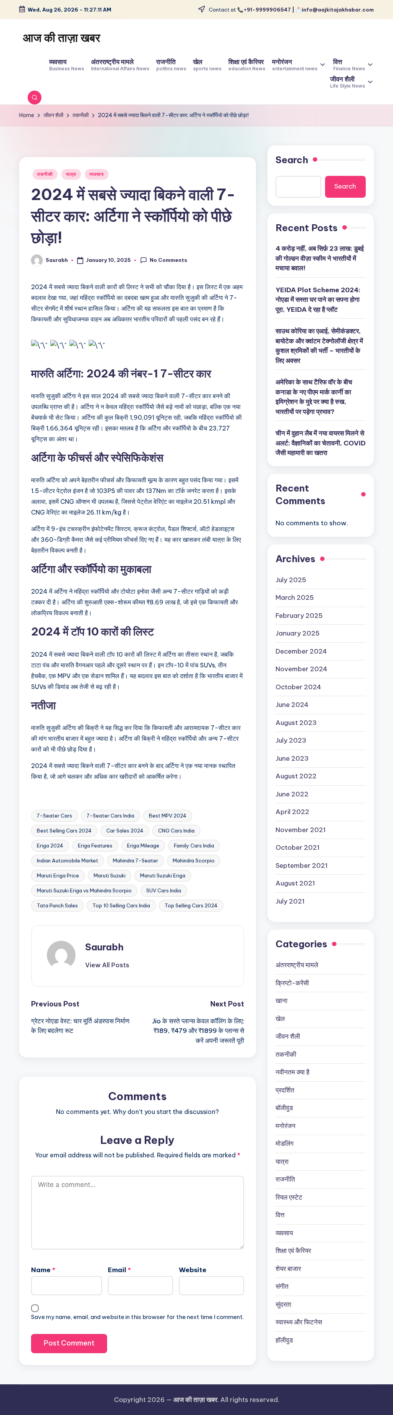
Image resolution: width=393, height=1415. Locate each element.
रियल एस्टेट (289, 1197)
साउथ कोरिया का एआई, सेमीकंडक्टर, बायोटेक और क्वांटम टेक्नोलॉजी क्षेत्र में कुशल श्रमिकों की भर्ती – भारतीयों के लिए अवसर (319, 346)
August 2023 (296, 722)
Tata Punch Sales (57, 905)
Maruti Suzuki (109, 875)
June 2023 (292, 758)
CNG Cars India (176, 830)
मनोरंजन (286, 1126)
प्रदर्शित (285, 1090)
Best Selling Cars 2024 (64, 830)
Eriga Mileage (143, 845)
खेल (280, 1018)
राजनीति (285, 1179)
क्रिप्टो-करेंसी (292, 983)
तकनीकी (45, 174)
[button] (107, 965)
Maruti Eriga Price (58, 875)
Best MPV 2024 (168, 816)
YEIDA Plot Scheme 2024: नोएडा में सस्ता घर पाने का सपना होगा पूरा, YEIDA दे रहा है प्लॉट (318, 300)
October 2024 (298, 687)
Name (43, 1270)
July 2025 (291, 580)
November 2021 (301, 830)
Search (292, 159)
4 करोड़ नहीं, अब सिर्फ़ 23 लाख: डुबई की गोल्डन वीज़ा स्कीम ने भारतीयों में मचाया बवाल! (320, 258)
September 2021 (302, 865)
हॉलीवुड (284, 1340)
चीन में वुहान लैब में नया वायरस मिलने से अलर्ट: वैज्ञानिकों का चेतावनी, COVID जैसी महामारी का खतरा (321, 443)
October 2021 (298, 847)
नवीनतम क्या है (292, 1072)
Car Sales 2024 (125, 830)
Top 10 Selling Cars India (121, 905)
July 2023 (291, 740)
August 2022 (296, 776)
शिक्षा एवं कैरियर (293, 1250)
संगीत (282, 1286)
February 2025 (299, 615)
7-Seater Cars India (110, 816)
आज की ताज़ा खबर (61, 37)
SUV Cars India (163, 890)
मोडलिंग (285, 1143)
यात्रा (71, 174)
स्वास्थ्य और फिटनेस (299, 1322)
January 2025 (298, 633)
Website (192, 1270)
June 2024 (292, 704)
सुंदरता (283, 1304)
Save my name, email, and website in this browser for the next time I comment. (137, 1317)
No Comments (168, 260)
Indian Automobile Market (67, 860)
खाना (281, 1000)
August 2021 (295, 883)
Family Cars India (194, 845)
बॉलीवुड (284, 1108)
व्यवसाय (96, 174)
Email (119, 1270)
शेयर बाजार (288, 1268)
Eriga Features (95, 845)
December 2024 (301, 651)
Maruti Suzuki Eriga (162, 875)
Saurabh (104, 947)
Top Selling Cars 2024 (191, 905)
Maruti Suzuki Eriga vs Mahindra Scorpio (84, 890)
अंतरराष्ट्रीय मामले (297, 965)
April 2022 (292, 812)
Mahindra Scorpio (194, 860)
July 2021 (290, 901)
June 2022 (292, 794)
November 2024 (301, 669)
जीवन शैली (288, 1036)
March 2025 (295, 597)
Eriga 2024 (50, 845)
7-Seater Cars (54, 816)
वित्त (280, 1215)
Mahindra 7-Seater (135, 860)
